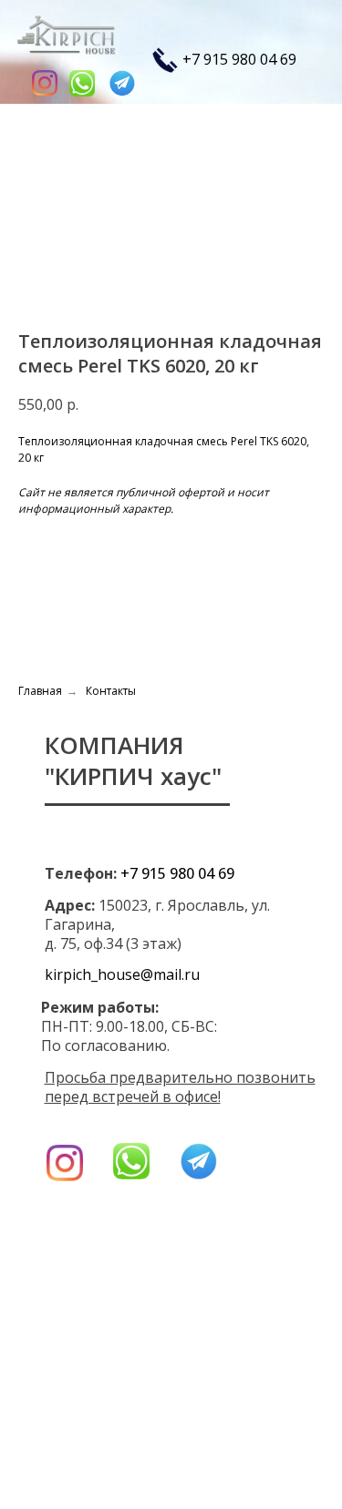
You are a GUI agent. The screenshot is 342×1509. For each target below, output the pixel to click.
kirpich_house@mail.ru (122, 974)
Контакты (111, 690)
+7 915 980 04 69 (239, 58)
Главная (40, 690)
